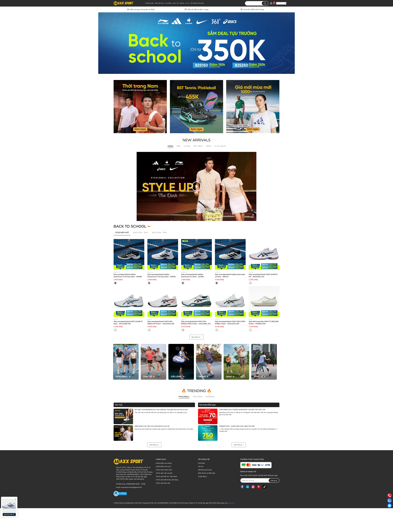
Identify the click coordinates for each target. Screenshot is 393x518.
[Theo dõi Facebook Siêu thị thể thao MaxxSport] (242, 486)
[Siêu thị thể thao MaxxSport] (196, 43)
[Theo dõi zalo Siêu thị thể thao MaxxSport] (248, 486)
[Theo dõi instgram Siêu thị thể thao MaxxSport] (253, 486)
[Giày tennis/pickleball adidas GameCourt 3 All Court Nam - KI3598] (129, 254)
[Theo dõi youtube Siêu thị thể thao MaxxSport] (259, 486)
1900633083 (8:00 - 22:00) (135, 484)
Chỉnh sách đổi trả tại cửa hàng (167, 480)
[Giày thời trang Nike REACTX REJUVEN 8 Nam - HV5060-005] (264, 301)
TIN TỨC (119, 405)
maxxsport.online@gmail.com (131, 487)
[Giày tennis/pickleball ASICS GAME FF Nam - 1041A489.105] (129, 301)
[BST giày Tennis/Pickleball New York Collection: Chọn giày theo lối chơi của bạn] (123, 416)
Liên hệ (200, 466)
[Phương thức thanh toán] (256, 465)
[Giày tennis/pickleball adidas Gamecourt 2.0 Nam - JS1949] (196, 254)
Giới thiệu (201, 463)
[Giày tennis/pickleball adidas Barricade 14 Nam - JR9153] (230, 254)
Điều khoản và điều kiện (206, 473)
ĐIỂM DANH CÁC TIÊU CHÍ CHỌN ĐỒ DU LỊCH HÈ (152, 426)
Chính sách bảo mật (163, 483)
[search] (265, 3)
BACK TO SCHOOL (130, 226)
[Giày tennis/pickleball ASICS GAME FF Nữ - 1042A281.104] (264, 254)
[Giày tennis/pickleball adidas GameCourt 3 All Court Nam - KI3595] (162, 254)
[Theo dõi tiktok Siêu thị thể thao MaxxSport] (264, 486)
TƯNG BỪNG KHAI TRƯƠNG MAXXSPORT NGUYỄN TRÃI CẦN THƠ (242, 409)
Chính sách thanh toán (164, 470)
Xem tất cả (195, 337)
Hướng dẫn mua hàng (164, 463)
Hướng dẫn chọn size (163, 466)
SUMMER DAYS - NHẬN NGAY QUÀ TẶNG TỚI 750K (236, 426)
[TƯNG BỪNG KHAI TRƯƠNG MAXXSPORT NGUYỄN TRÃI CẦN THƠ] (207, 416)
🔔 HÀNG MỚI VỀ (9, 514)
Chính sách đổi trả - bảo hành (166, 476)
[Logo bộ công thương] (120, 493)
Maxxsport (231, 503)
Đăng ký (274, 480)
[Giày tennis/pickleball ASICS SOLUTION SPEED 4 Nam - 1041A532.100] (230, 301)
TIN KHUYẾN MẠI (207, 405)
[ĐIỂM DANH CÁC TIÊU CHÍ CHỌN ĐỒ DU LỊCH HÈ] (123, 433)
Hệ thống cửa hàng (205, 470)
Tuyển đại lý (202, 476)
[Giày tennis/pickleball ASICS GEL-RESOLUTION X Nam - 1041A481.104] (196, 301)
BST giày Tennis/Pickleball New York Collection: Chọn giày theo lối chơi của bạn (161, 409)
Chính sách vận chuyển (164, 473)
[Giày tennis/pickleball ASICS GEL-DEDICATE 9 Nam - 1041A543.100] (162, 301)
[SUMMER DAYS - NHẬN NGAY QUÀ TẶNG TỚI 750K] (207, 433)
